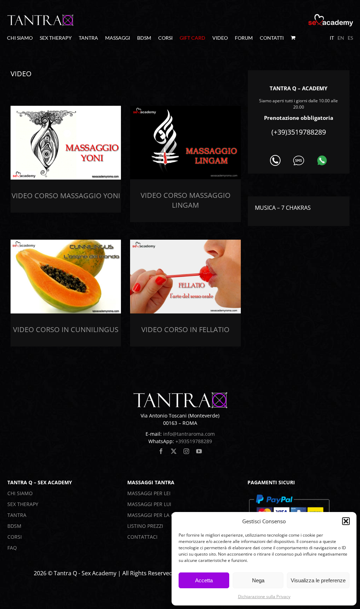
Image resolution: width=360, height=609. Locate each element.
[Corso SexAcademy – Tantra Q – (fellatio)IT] (185, 242)
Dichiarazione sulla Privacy (264, 597)
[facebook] (161, 451)
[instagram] (186, 451)
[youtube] (199, 451)
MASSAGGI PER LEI (149, 493)
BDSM (14, 526)
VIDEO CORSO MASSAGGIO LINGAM (186, 200)
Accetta (204, 580)
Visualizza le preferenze (318, 580)
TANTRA (16, 515)
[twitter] (173, 451)
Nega (258, 580)
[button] (345, 521)
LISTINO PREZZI (145, 526)
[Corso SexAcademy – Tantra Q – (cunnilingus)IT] (66, 242)
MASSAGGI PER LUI (149, 504)
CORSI (14, 536)
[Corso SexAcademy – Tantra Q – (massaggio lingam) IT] (185, 108)
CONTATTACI (142, 536)
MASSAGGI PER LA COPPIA (157, 515)
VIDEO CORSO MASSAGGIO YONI (66, 195)
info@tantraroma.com (189, 433)
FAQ (12, 547)
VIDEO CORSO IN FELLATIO (185, 329)
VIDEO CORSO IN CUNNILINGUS (65, 329)
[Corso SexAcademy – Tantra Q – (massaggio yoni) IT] (66, 108)
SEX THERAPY (22, 504)
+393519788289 (193, 441)
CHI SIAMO (20, 493)
